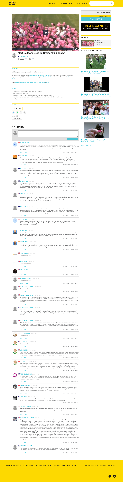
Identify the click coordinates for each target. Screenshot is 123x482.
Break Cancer (32, 82)
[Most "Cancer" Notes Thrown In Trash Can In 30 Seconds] (96, 130)
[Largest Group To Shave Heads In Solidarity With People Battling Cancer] (96, 107)
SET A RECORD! (50, 3)
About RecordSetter (13, 465)
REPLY (25, 152)
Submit (50, 465)
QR (24, 112)
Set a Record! (28, 465)
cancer (39, 82)
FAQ (63, 465)
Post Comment (72, 139)
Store (69, 465)
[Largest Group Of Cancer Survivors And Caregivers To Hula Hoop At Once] (96, 61)
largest (17, 82)
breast (43, 82)
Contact (57, 465)
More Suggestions (86, 145)
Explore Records (65, 3)
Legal (74, 465)
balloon (22, 82)
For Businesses (40, 465)
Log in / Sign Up (81, 3)
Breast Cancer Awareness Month (39, 75)
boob (47, 82)
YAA (26, 82)
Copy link (17, 109)
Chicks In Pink (47, 77)
